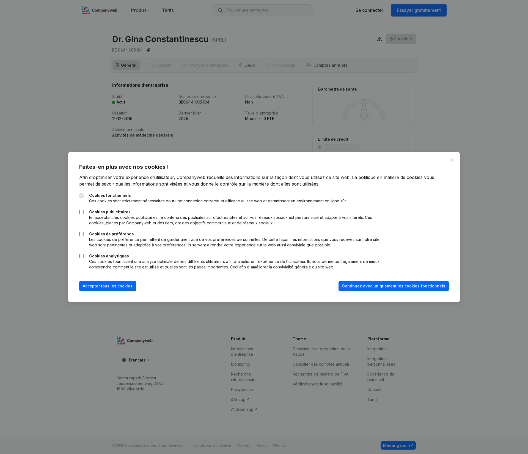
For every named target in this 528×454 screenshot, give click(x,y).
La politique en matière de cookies (387, 177)
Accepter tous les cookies (108, 286)
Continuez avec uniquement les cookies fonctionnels (393, 286)
